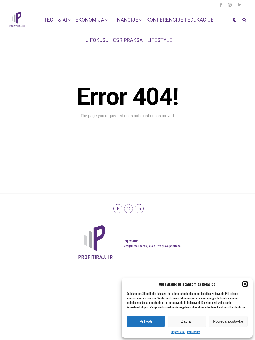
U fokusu (97, 40)
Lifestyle (159, 40)
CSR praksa (128, 40)
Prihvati (146, 321)
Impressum (178, 332)
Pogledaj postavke (228, 321)
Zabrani (187, 321)
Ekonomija (89, 20)
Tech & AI (55, 20)
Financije (125, 20)
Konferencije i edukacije (180, 20)
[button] (245, 284)
